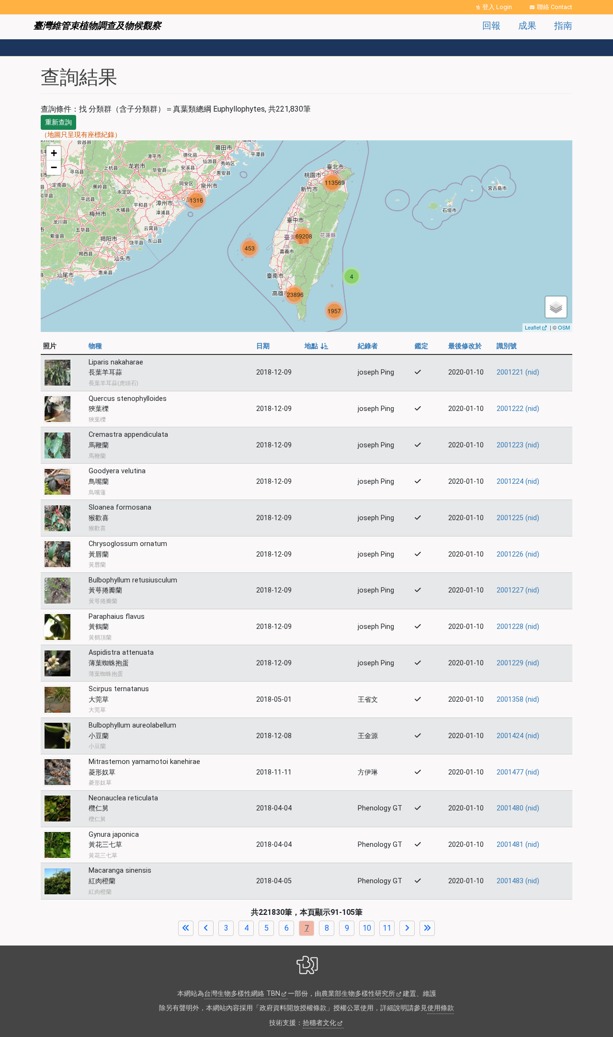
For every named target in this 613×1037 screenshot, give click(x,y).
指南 (563, 25)
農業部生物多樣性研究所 (358, 994)
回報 (491, 25)
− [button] (54, 167)
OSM (564, 327)
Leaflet (533, 327)
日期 (263, 346)
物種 (95, 346)
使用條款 (440, 1008)
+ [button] (54, 153)
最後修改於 (465, 346)
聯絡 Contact (554, 7)
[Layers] (556, 307)
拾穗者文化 (319, 1023)
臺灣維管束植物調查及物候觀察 (97, 25)
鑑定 (421, 346)
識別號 (507, 346)
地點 (316, 346)
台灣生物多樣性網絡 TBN (242, 994)
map (305, 236)
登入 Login (497, 7)
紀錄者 (368, 346)
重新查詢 (58, 122)
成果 (527, 25)
